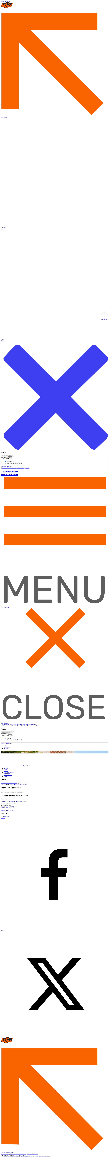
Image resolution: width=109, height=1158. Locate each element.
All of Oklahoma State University (14, 463)
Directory (3, 466)
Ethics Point (28, 1156)
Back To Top (104, 319)
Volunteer (6, 771)
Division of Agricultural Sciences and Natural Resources (14, 801)
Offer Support (7, 773)
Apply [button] (37, 725)
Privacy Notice (34, 1156)
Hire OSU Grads (34, 1154)
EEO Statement (21, 1156)
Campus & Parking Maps (6, 1154)
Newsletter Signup (23, 724)
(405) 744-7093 (13, 784)
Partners (29, 724)
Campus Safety (14, 1156)
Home (5, 745)
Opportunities (15, 724)
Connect (5, 724)
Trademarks (48, 1156)
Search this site (4, 457)
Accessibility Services (6, 1156)
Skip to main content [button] (5, 1)
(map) (12, 806)
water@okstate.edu (22, 784)
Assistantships (7, 776)
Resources (33, 724)
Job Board (6, 748)
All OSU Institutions (17, 1154)
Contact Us (11, 807)
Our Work (9, 724)
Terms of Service (42, 1156)
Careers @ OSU (26, 1154)
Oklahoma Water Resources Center (9, 783)
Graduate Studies (8, 775)
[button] (54, 228)
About (2, 724)
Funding (5, 769)
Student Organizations (9, 772)
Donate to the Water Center (7, 810)
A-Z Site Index (8, 466)
